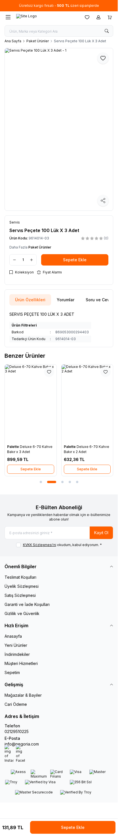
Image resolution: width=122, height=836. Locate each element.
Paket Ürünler (37, 41)
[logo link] (43, 17)
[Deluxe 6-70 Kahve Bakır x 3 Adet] (30, 403)
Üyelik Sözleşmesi (22, 586)
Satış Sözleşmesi (20, 595)
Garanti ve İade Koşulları (27, 604)
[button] (41, 482)
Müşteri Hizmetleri (21, 663)
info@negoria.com (22, 744)
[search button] (106, 31)
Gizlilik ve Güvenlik (22, 613)
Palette (13, 447)
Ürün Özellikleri (30, 299)
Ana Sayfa (13, 41)
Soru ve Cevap (100, 299)
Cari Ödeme (16, 704)
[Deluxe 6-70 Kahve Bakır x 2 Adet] (87, 403)
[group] (59, 129)
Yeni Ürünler (16, 645)
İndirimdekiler (17, 654)
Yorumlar (65, 299)
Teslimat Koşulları (20, 577)
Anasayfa (13, 636)
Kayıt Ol (101, 532)
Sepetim (12, 672)
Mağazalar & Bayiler (23, 695)
